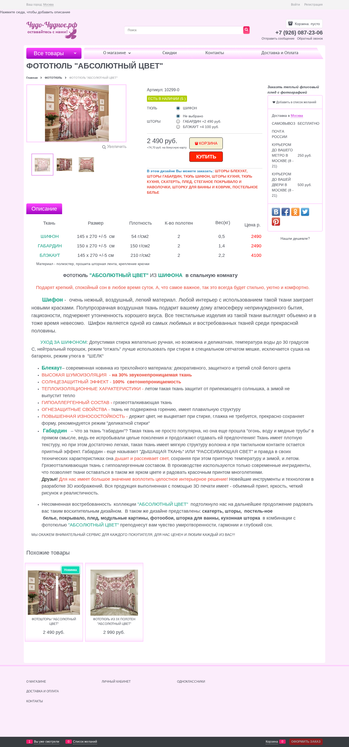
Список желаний (85, 741)
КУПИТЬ (206, 156)
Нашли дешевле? (295, 238)
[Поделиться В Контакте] (276, 212)
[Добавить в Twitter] (305, 212)
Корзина (208, 143)
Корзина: (307, 24)
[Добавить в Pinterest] (276, 221)
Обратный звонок (310, 38)
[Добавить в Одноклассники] (295, 212)
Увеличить (116, 146)
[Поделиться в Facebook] (286, 212)
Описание (44, 208)
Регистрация (313, 4)
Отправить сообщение (278, 38)
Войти (295, 4)
